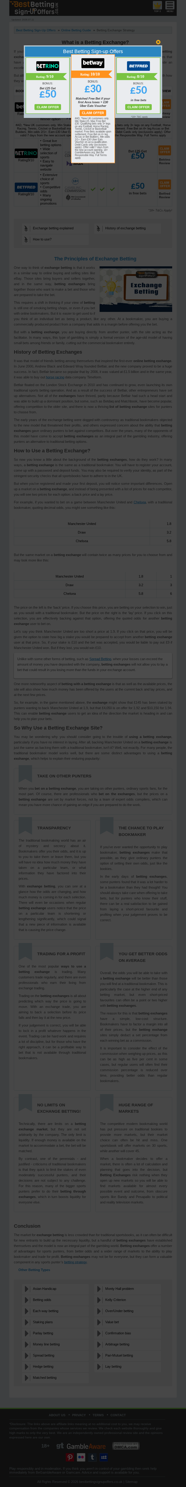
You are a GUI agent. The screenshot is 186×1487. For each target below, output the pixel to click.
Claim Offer (93, 113)
